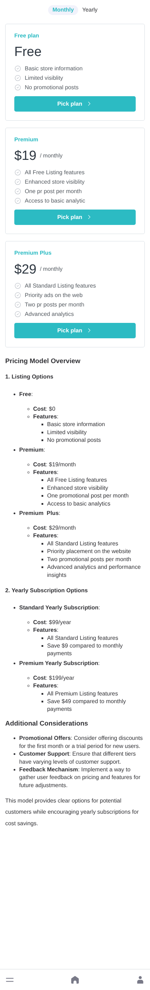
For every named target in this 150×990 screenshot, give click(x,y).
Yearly (90, 10)
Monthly (63, 10)
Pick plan (69, 104)
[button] (9, 979)
